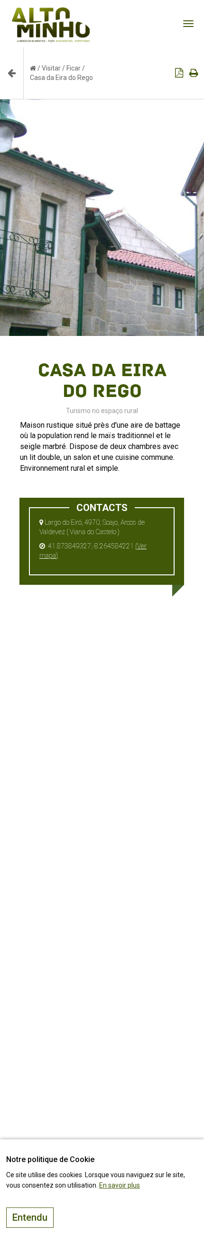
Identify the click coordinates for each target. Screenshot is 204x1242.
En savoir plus (119, 1185)
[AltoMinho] (51, 12)
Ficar (73, 68)
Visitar (51, 68)
